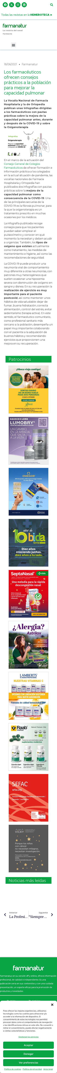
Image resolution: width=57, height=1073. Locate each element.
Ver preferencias (28, 1062)
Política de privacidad (32, 1069)
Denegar (28, 1053)
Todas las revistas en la (26, 14)
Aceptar (28, 1045)
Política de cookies (12, 1069)
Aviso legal (48, 1069)
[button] (52, 1004)
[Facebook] (5, 4)
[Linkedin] (24, 4)
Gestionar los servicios (28, 1037)
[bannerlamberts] (28, 390)
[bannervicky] (28, 848)
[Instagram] (17, 4)
